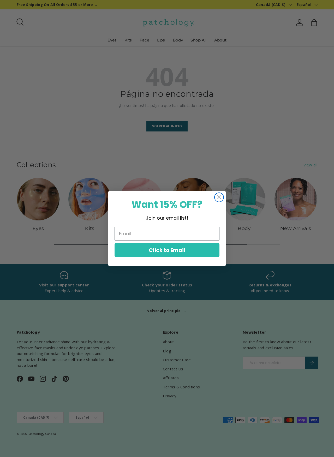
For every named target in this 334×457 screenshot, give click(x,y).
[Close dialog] (219, 197)
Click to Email (167, 250)
